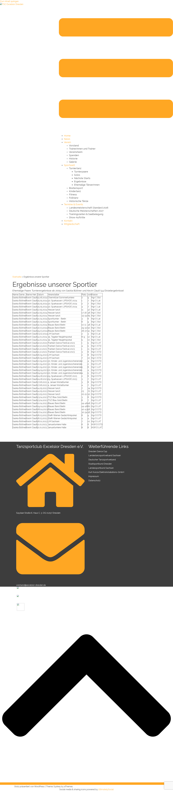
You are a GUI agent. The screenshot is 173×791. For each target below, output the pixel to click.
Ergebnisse (80, 181)
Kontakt (68, 220)
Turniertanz (75, 168)
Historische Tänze (78, 201)
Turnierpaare (81, 171)
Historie (73, 158)
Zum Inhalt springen (9, 1)
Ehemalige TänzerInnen (87, 184)
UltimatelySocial (106, 789)
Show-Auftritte (77, 217)
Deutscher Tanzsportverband (102, 459)
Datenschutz (94, 480)
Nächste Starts (82, 178)
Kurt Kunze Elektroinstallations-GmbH (106, 472)
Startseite (16, 277)
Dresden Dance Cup (97, 451)
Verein (67, 142)
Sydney (57, 786)
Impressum (93, 476)
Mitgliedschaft (72, 224)
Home (67, 135)
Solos (77, 175)
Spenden (74, 155)
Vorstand (74, 145)
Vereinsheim (75, 152)
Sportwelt (69, 165)
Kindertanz (75, 191)
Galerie (73, 162)
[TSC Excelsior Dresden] (11, 4)
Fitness (73, 194)
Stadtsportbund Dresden (100, 464)
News (67, 139)
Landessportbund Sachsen (101, 468)
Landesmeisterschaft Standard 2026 (88, 207)
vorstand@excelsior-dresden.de (31, 585)
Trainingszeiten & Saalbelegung (86, 214)
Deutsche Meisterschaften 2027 (86, 211)
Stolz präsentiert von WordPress (29, 786)
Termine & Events (73, 204)
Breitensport (76, 188)
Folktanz (73, 197)
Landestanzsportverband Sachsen (104, 455)
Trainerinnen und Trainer (82, 148)
